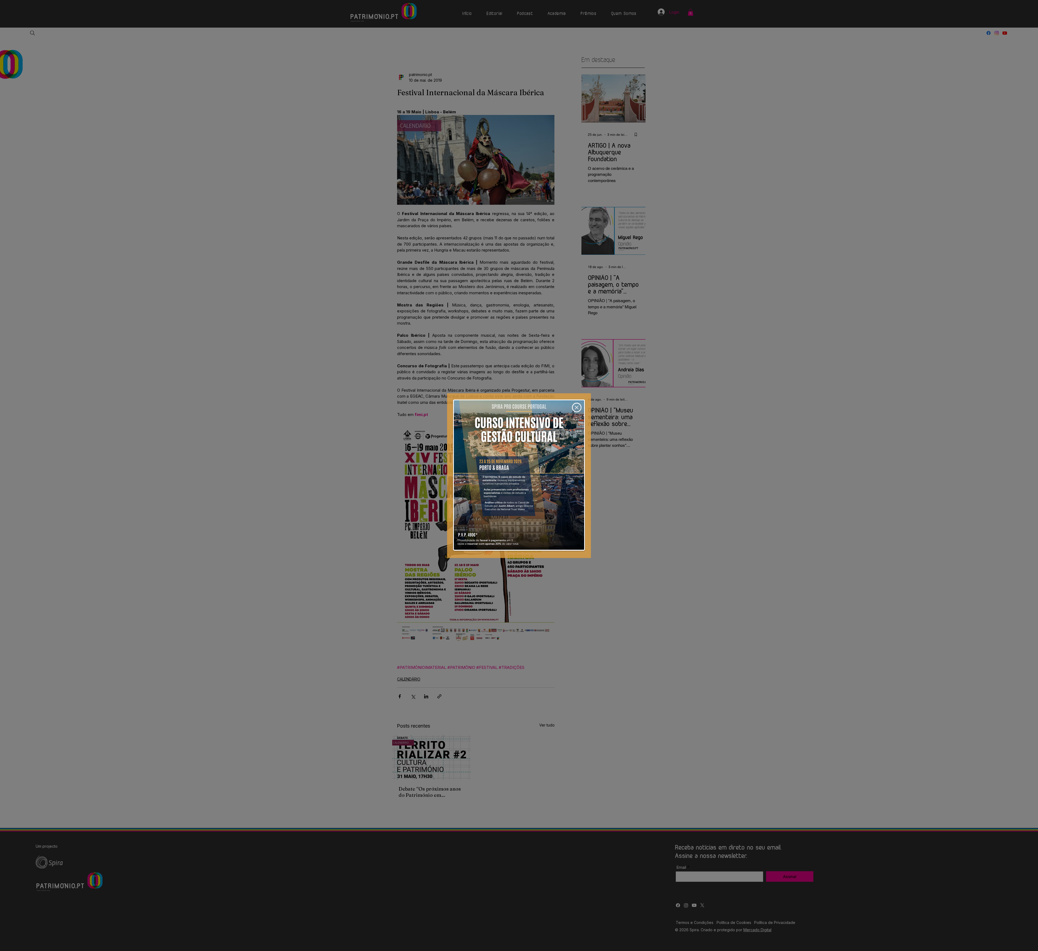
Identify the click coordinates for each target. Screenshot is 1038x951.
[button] (576, 407)
